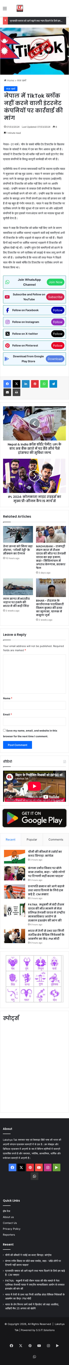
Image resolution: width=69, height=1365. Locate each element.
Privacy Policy (12, 1228)
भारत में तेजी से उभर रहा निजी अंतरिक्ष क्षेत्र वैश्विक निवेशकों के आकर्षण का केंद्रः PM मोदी (46, 935)
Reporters (9, 1234)
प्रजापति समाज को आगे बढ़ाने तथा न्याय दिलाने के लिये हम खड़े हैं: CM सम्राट (46, 890)
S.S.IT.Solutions (45, 1330)
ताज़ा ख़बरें (21, 80)
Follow (57, 310)
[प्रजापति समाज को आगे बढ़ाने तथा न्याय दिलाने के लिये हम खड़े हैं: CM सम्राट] (14, 891)
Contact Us (10, 1222)
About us (8, 1217)
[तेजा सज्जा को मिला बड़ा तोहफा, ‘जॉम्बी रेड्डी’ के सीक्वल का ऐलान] (18, 534)
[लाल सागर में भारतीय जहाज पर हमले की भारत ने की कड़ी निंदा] (18, 586)
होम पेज (6, 1211)
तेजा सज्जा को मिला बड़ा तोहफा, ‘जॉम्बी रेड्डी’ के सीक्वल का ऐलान (18, 549)
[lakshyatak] (20, 8)
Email (7, 714)
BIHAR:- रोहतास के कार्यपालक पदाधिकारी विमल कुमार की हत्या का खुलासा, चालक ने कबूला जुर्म (50, 608)
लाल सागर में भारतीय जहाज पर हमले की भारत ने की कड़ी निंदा (16, 602)
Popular (32, 839)
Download (55, 359)
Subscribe (55, 297)
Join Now (55, 282)
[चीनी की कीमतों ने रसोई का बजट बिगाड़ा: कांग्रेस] (14, 857)
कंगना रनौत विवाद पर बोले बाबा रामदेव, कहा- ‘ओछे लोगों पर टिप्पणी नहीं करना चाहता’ (46, 872)
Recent (10, 839)
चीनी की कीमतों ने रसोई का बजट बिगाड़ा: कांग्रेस (45, 854)
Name (7, 698)
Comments (55, 839)
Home (10, 80)
